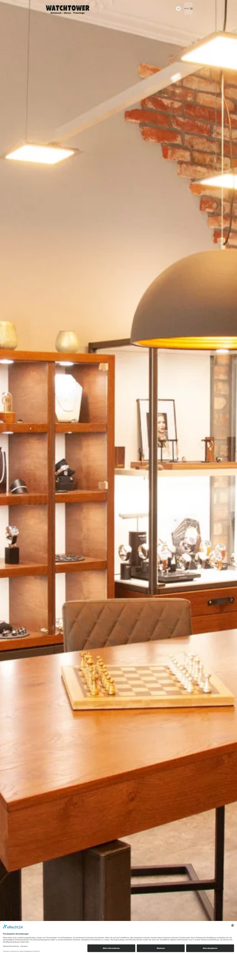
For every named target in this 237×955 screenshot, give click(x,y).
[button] (188, 8)
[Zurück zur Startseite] (68, 8)
